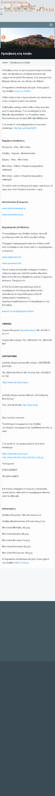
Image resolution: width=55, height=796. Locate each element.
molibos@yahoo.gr (42, 638)
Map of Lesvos (22, 562)
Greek (17, 574)
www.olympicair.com (11, 263)
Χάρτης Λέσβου (23, 91)
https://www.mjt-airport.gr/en (15, 382)
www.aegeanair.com (11, 256)
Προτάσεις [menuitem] (9, 594)
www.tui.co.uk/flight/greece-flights (18, 311)
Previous (3, 37)
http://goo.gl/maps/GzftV (25, 128)
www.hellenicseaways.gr (14, 208)
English (7, 574)
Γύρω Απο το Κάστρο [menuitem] (38, 588)
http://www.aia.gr (30, 404)
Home (5, 62)
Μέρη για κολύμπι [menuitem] (13, 588)
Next (51, 37)
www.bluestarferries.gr (12, 214)
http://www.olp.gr (27, 330)
